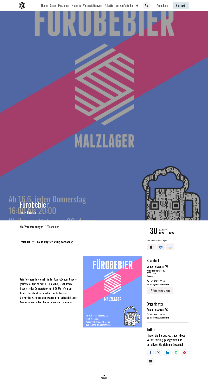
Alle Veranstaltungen (31, 226)
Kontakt (180, 5)
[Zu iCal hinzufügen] (151, 247)
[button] (147, 5)
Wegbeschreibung (161, 290)
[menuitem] (44, 5)
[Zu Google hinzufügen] (170, 246)
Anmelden (162, 5)
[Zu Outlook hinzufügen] (161, 246)
